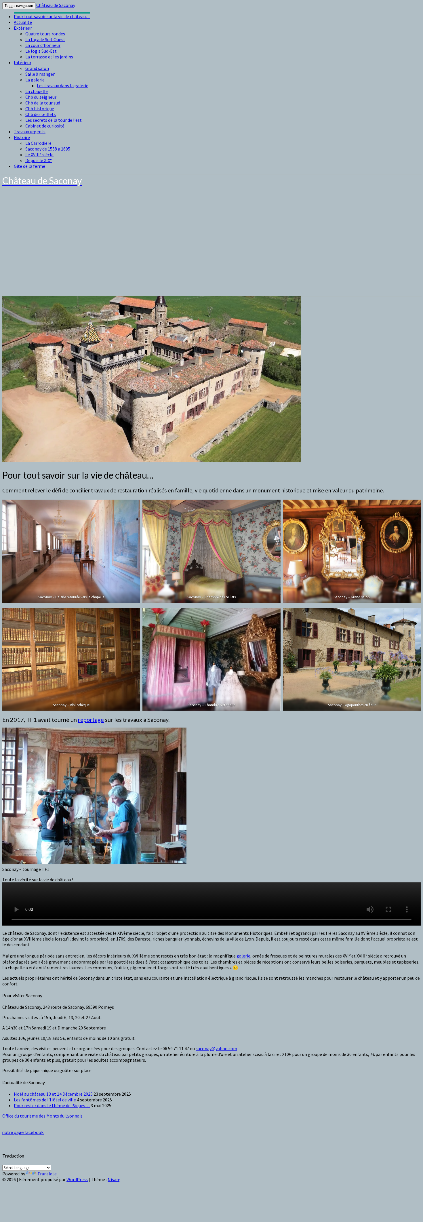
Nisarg (114, 1179)
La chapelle (36, 91)
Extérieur (23, 28)
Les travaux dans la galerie (62, 85)
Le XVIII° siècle (39, 154)
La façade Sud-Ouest (45, 39)
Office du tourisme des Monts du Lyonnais (42, 1116)
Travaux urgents (29, 131)
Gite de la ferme (29, 166)
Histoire (22, 137)
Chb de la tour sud (42, 103)
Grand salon (37, 68)
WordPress (77, 1179)
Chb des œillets (40, 114)
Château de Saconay (55, 5)
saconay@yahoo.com (216, 1048)
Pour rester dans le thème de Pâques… (52, 1105)
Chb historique (39, 108)
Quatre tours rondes (45, 34)
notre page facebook (23, 1132)
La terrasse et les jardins (49, 57)
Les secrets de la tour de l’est (53, 120)
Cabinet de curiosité (44, 126)
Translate (47, 1174)
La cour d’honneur (42, 45)
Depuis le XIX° (38, 160)
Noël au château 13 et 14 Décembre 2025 (53, 1094)
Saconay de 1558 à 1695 (47, 149)
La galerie (35, 80)
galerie (243, 956)
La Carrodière (38, 143)
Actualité (23, 22)
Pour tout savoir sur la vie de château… (52, 16)
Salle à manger (40, 74)
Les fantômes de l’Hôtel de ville (45, 1100)
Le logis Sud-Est (41, 51)
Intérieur (22, 62)
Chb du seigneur (40, 97)
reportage (91, 719)
